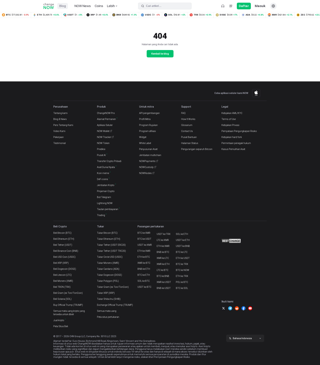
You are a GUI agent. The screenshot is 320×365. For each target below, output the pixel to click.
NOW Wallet (103, 131)
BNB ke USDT (164, 288)
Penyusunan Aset (148, 149)
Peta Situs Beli (60, 326)
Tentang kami (60, 113)
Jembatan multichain (150, 155)
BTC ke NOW (182, 270)
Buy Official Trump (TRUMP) (68, 305)
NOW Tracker (104, 137)
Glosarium (186, 125)
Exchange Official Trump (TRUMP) (115, 305)
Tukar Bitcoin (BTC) (107, 233)
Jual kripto (58, 320)
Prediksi (101, 149)
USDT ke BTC (144, 287)
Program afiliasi (147, 131)
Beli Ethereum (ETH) (63, 239)
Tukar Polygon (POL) (108, 281)
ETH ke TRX (182, 276)
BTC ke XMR (144, 233)
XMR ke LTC (163, 258)
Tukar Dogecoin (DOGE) (109, 275)
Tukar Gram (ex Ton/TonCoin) (113, 287)
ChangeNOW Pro (106, 113)
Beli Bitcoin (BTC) (62, 233)
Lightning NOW (104, 203)
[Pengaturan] (273, 6)
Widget (142, 137)
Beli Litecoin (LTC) (62, 275)
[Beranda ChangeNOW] (48, 6)
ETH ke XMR (144, 251)
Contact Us (187, 131)
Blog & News (60, 119)
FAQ (183, 113)
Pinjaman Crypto (105, 191)
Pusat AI (101, 155)
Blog (62, 6)
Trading (101, 215)
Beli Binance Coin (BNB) (65, 251)
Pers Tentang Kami (63, 125)
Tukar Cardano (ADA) (108, 269)
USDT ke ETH (183, 240)
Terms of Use (229, 119)
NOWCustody (146, 167)
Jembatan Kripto (105, 185)
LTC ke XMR (163, 240)
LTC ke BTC (162, 270)
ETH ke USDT (183, 258)
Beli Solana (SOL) (62, 299)
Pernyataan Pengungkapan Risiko (239, 131)
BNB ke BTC (163, 252)
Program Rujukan (148, 125)
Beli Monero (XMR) (63, 281)
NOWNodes (145, 173)
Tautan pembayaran (107, 209)
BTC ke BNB (163, 276)
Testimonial (59, 143)
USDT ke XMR (145, 245)
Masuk (260, 6)
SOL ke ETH (182, 234)
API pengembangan (149, 113)
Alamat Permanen (106, 119)
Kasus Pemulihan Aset (233, 149)
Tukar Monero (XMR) (108, 263)
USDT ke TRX (163, 234)
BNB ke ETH (144, 269)
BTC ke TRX (182, 264)
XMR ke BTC (144, 263)
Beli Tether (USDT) (62, 245)
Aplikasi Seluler (105, 125)
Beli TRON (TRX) (61, 287)
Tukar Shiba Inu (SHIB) (108, 299)
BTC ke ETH (144, 275)
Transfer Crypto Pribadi (109, 161)
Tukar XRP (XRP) (106, 293)
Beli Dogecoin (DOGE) (64, 269)
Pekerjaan (58, 137)
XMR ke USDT (164, 282)
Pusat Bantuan (189, 137)
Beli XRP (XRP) (61, 263)
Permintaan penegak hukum (236, 143)
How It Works (188, 119)
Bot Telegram (104, 197)
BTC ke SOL (182, 288)
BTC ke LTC (182, 252)
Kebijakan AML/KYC (232, 113)
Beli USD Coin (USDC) (64, 257)
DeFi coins (102, 179)
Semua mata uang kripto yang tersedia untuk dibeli (69, 313)
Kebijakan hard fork (232, 137)
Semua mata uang (106, 311)
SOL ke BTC (144, 281)
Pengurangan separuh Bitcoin (196, 149)
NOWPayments (147, 161)
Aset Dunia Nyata (106, 167)
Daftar (244, 6)
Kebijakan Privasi (230, 125)
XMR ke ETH (163, 264)
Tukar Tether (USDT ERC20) (111, 245)
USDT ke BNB (183, 246)
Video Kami (59, 131)
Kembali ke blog (160, 53)
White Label (145, 143)
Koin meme (103, 173)
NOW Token (103, 143)
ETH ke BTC (144, 257)
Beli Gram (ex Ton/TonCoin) (68, 293)
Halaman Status (189, 143)
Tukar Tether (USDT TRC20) (111, 251)
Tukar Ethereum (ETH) (108, 239)
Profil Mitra (144, 119)
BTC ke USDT (144, 239)
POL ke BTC (182, 282)
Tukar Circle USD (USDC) (109, 257)
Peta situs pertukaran (108, 317)
